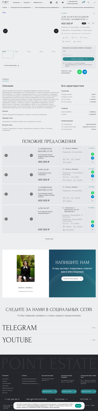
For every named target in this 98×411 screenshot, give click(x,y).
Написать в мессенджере (71, 278)
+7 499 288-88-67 (73, 1)
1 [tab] (17, 173)
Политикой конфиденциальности (37, 406)
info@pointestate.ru (36, 399)
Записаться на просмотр (77, 59)
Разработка (86, 405)
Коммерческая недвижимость (30, 383)
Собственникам (6, 383)
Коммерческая (37, 2)
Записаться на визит (47, 391)
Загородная (16, 2)
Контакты (4, 392)
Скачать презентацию (10, 65)
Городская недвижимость (29, 381)
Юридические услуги (8, 388)
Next (56, 31)
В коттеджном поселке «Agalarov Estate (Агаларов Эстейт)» (46, 156)
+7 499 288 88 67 (12, 399)
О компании (5, 378)
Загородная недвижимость (29, 378)
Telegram (19, 328)
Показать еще (49, 238)
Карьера (4, 381)
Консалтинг (5, 385)
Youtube (17, 340)
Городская (26, 2)
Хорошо (78, 406)
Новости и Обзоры (7, 390)
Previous (5, 31)
